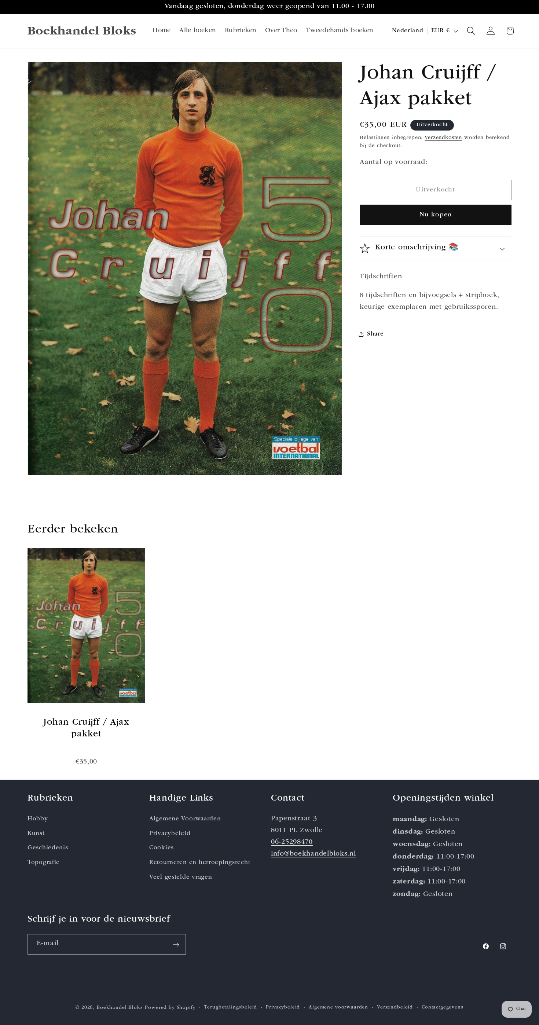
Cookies (161, 848)
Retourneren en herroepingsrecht (199, 863)
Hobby (37, 819)
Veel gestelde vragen (180, 878)
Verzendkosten (443, 137)
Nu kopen (435, 215)
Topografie (43, 863)
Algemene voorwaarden (338, 1007)
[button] (471, 31)
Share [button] (375, 334)
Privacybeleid (169, 834)
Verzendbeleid (395, 1007)
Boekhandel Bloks (119, 1008)
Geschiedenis (47, 848)
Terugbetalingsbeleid (230, 1007)
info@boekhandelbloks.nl (313, 854)
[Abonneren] (176, 944)
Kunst (36, 834)
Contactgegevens (442, 1007)
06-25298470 (292, 842)
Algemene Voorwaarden (185, 819)
